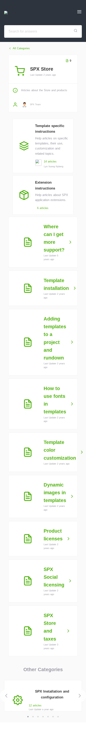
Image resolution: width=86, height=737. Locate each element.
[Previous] (6, 695)
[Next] (79, 695)
